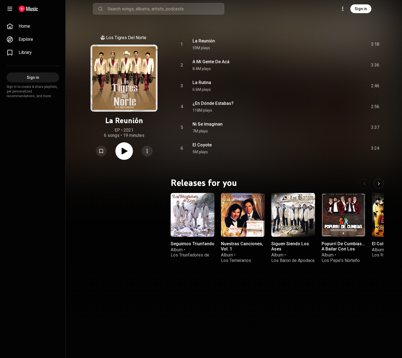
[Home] (28, 8)
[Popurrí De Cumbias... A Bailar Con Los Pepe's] (343, 215)
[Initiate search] (100, 8)
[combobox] (165, 8)
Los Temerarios (236, 260)
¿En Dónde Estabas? (213, 103)
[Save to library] (101, 151)
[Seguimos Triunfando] (192, 215)
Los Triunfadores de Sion (190, 257)
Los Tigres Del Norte (126, 37)
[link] (32, 26)
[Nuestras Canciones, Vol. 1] (243, 215)
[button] (101, 151)
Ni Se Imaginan (208, 124)
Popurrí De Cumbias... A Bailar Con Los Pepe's (343, 249)
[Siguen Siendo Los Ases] (293, 215)
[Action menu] (147, 151)
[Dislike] (344, 44)
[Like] (334, 44)
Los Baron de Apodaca (292, 260)
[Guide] (10, 8)
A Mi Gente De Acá (211, 61)
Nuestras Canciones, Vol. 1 (242, 246)
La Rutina (202, 82)
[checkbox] (375, 44)
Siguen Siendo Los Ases (290, 246)
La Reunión (204, 41)
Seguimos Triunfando (192, 243)
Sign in (361, 9)
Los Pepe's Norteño (341, 260)
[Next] (378, 183)
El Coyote (202, 145)
